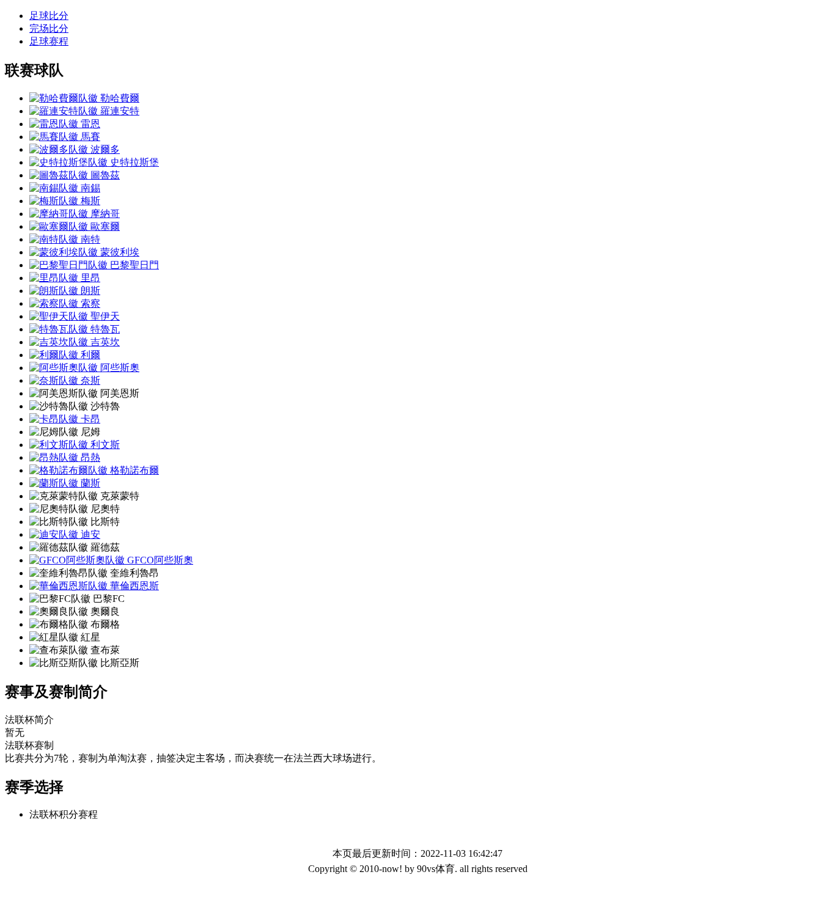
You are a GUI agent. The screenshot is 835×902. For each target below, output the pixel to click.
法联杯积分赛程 (63, 814)
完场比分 (48, 28)
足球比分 (48, 15)
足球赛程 (48, 41)
